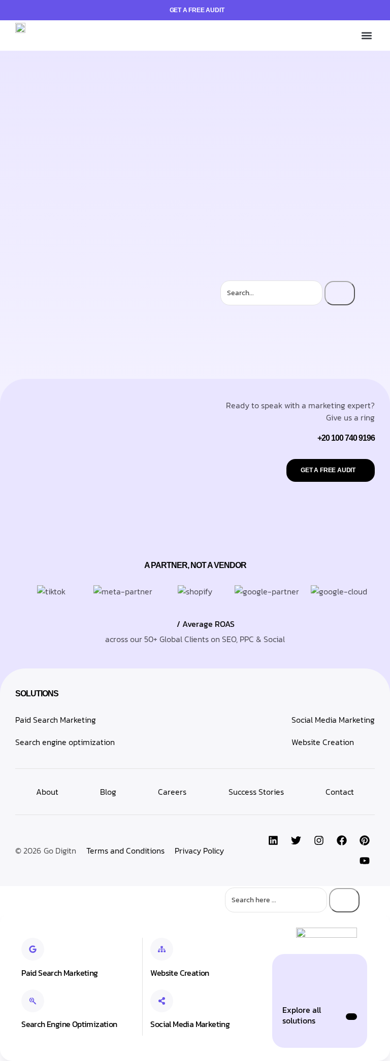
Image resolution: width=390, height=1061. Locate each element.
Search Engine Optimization (69, 1024)
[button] (366, 35)
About (47, 792)
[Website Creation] (161, 949)
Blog (108, 792)
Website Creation (322, 742)
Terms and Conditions (125, 850)
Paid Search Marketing (55, 720)
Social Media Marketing (333, 720)
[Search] (339, 293)
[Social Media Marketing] (161, 1000)
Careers (172, 792)
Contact (340, 792)
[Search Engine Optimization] (32, 1000)
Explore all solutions (301, 1015)
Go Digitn (60, 850)
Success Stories (256, 792)
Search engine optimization (65, 742)
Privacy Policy (199, 850)
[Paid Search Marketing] (32, 949)
